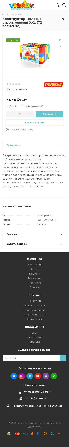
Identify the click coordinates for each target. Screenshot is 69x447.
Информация (34, 327)
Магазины (34, 278)
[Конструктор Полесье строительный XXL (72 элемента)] (34, 54)
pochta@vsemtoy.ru (37, 398)
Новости (34, 273)
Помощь (34, 295)
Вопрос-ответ (34, 337)
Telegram (29, 376)
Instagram (21, 376)
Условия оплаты (34, 305)
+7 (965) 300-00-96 (36, 391)
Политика (34, 282)
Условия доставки (34, 310)
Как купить (34, 300)
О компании (34, 264)
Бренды (34, 341)
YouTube (37, 376)
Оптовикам (34, 319)
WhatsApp (54, 376)
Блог (34, 332)
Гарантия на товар (34, 314)
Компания (34, 258)
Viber (46, 376)
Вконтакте (13, 376)
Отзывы (34, 287)
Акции (34, 269)
